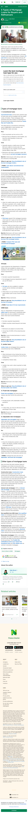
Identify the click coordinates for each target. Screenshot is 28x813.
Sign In (18, 2)
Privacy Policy (6, 760)
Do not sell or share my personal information (8, 705)
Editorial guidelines (8, 672)
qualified (23, 513)
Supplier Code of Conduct (7, 693)
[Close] (26, 800)
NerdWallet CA (15, 797)
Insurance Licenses (13, 733)
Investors (5, 683)
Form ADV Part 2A (18, 758)
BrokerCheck (11, 762)
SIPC (12, 756)
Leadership (5, 664)
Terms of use (6, 690)
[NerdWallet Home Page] (5, 2)
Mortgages (17, 551)
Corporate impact (7, 668)
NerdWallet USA (15, 794)
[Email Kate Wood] (10, 572)
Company (5, 662)
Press (4, 679)
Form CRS (12, 758)
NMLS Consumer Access (8, 724)
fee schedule (21, 761)
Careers (5, 666)
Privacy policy (6, 695)
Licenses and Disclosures (19, 724)
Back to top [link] (6, 561)
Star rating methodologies (6, 674)
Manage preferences (14, 806)
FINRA (9, 756)
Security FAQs (18, 664)
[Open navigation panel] (2, 2)
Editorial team (6, 677)
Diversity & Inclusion (8, 670)
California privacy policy (7, 698)
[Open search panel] (12, 2)
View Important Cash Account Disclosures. (13, 767)
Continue (13, 810)
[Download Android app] (18, 647)
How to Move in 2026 (7, 551)
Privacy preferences (8, 701)
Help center (18, 662)
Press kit (5, 681)
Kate (13, 570)
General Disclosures (15, 761)
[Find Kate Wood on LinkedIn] (13, 572)
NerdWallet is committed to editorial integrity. (12, 44)
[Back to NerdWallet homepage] (2, 6)
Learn (6, 6)
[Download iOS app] (9, 647)
